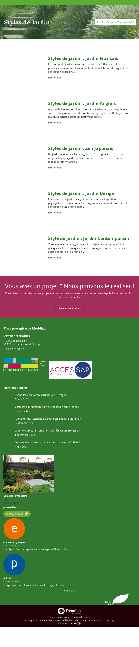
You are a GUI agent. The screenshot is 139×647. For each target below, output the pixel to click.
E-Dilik (74, 623)
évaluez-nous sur (15, 513)
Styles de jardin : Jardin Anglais (82, 103)
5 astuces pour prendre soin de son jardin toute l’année (46, 406)
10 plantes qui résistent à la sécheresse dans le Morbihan (47, 418)
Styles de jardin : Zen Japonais (80, 148)
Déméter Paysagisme (15, 495)
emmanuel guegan (14, 542)
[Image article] (7, 397)
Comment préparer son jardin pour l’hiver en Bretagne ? (47, 430)
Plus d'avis (69, 590)
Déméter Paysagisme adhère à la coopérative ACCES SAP (47, 442)
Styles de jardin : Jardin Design (81, 193)
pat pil (7, 578)
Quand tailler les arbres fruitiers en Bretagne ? (41, 395)
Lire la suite (54, 77)
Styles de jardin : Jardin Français (83, 58)
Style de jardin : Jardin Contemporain (88, 238)
